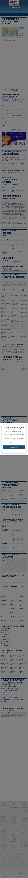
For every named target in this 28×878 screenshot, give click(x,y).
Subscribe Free (14, 447)
